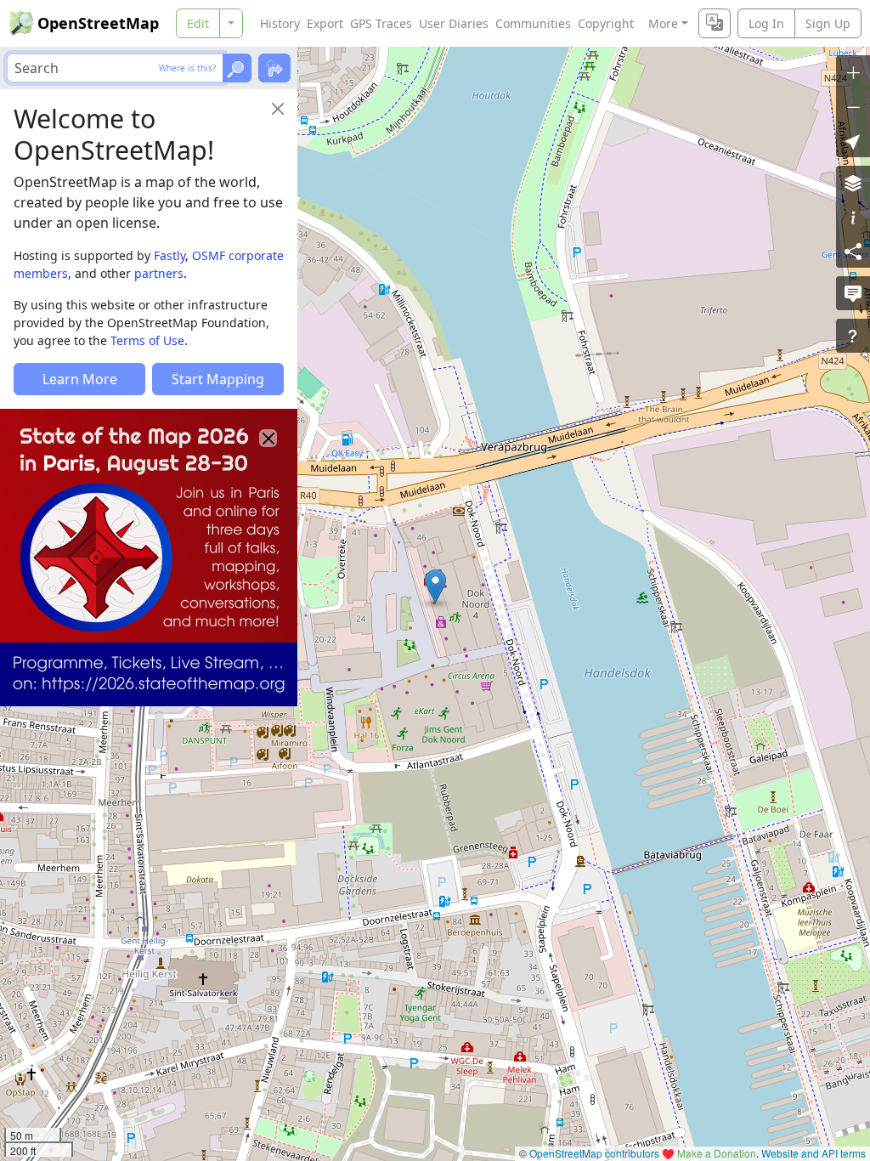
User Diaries (454, 23)
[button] (435, 586)
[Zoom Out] (853, 106)
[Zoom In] (853, 72)
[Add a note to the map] (853, 293)
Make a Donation (716, 1153)
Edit (198, 23)
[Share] (853, 251)
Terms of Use (147, 340)
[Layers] (853, 183)
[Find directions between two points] (274, 68)
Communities (533, 23)
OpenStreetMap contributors (594, 1153)
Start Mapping (218, 379)
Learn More (79, 379)
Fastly (169, 255)
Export (325, 23)
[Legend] (853, 217)
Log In (766, 23)
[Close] (278, 109)
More (663, 23)
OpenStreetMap (98, 23)
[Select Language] (714, 23)
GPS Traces (381, 23)
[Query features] (853, 336)
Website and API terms (813, 1153)
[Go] (237, 68)
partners (159, 273)
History (280, 23)
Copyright (606, 23)
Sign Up (827, 23)
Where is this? (187, 68)
